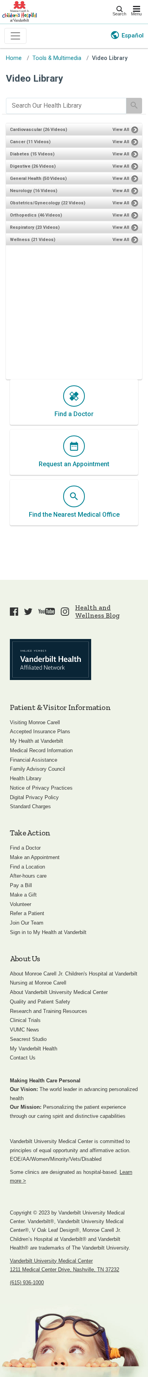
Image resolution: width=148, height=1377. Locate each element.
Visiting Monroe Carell (35, 722)
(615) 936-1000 (27, 1282)
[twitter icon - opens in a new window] (28, 611)
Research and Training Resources (48, 1011)
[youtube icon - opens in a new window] (46, 611)
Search (119, 13)
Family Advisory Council (37, 769)
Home (14, 58)
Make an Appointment (35, 857)
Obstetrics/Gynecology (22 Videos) (47, 203)
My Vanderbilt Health (33, 1049)
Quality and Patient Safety (40, 1002)
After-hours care (28, 876)
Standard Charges (30, 806)
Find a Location (27, 867)
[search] (66, 106)
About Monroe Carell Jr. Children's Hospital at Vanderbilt (73, 974)
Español (133, 35)
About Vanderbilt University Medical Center (59, 992)
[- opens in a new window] (50, 659)
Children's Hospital (19, 11)
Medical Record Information (41, 750)
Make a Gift (23, 895)
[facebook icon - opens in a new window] (14, 611)
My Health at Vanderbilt (36, 741)
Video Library (109, 58)
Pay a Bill (21, 885)
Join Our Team (26, 923)
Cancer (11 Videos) (30, 141)
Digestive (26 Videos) (33, 166)
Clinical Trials (25, 1020)
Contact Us (23, 1058)
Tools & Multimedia (56, 58)
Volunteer (20, 904)
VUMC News (24, 1030)
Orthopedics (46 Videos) (36, 215)
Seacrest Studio (28, 1039)
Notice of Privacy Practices (41, 788)
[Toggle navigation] (15, 36)
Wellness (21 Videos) (32, 239)
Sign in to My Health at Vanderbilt (48, 932)
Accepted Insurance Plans (40, 731)
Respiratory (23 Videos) (35, 227)
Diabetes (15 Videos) (32, 154)
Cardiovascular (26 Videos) (38, 129)
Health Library (25, 778)
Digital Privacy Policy (34, 797)
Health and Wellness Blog (97, 611)
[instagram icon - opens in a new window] (65, 611)
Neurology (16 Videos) (33, 190)
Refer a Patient (27, 913)
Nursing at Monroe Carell (38, 983)
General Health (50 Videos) (38, 178)
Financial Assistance (33, 760)
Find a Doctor (25, 848)
